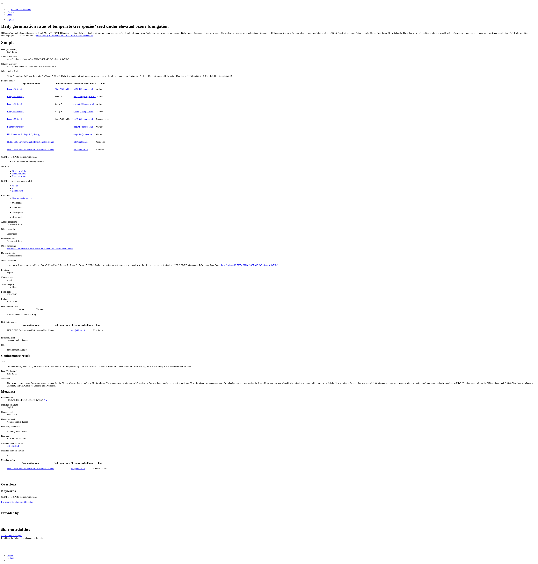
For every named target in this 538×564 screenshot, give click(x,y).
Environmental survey (22, 198)
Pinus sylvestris (19, 173)
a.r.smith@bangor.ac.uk (84, 104)
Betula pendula (19, 171)
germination (17, 191)
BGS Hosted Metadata (21, 9)
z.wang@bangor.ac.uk (83, 111)
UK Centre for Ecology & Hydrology (23, 134)
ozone (15, 186)
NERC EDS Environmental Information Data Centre (30, 142)
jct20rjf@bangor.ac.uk (83, 89)
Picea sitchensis (19, 176)
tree (14, 188)
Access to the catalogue (11, 535)
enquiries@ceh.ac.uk (83, 134)
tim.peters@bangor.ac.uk (85, 96)
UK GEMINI (13, 446)
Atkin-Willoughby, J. (64, 89)
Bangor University (15, 89)
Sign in (10, 19)
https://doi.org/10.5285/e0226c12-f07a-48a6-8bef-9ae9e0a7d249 (64, 35)
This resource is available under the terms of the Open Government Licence (40, 248)
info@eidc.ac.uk (81, 142)
